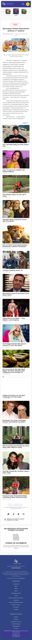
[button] (8, 514)
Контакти (16, 628)
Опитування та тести (16, 621)
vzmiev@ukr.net (16, 567)
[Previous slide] (2, 12)
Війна (16, 588)
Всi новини (16, 607)
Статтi (16, 595)
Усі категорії (16, 584)
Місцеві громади (16, 623)
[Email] (23, 514)
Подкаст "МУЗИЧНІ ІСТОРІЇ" (16, 602)
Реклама (16, 609)
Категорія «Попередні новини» (15, 505)
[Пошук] (23, 4)
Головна (10, 504)
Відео (16, 586)
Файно (16, 635)
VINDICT (22, 578)
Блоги (16, 591)
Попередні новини (15, 24)
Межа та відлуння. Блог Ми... (16, 597)
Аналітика (16, 600)
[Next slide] (29, 12)
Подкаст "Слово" (16, 604)
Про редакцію (16, 626)
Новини (16, 617)
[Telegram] (13, 514)
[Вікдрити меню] (27, 4)
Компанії (16, 619)
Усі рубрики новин (18, 504)
